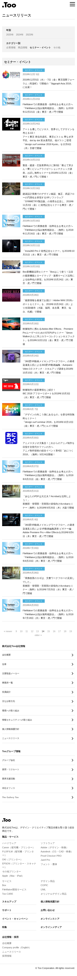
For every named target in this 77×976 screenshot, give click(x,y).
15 (48, 631)
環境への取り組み (10, 710)
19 (70, 631)
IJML (43, 889)
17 (59, 631)
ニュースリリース (10, 738)
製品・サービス (10, 836)
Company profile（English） (16, 947)
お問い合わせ (48, 910)
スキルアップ (9, 901)
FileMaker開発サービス (14, 889)
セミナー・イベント (40, 47)
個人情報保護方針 (10, 729)
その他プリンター (11, 871)
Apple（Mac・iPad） (13, 875)
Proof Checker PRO (51, 856)
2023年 (29, 34)
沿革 (4, 664)
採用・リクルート (10, 769)
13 (37, 631)
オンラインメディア (51, 927)
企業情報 (11, 47)
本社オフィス (8, 788)
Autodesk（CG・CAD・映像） (57, 851)
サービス (7, 881)
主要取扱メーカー (10, 673)
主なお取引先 (8, 701)
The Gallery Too (10, 797)
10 (21, 631)
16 (54, 631)
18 (65, 631)
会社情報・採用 (10, 937)
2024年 (20, 34)
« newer (8, 631)
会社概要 (6, 655)
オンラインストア (50, 918)
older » (38, 635)
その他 (56, 47)
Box (4, 885)
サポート (7, 910)
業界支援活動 (8, 778)
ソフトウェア (48, 843)
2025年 (10, 34)
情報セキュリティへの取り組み (17, 720)
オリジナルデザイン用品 (54, 894)
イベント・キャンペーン (15, 918)
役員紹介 (6, 692)
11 (26, 631)
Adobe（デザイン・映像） (54, 847)
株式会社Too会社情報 (13, 646)
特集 (4, 927)
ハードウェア (9, 843)
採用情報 (7, 956)
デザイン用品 (48, 881)
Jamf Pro (45, 860)
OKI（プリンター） (12, 859)
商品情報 (22, 47)
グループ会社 (8, 760)
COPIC (44, 885)
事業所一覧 (7, 683)
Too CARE (7, 894)
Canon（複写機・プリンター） (18, 847)
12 (32, 631)
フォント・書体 (49, 864)
